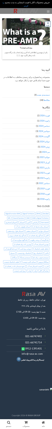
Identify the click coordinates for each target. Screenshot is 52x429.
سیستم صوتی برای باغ (41, 257)
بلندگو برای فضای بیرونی (17, 235)
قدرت (46, 266)
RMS (38, 213)
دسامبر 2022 (44, 183)
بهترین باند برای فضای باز (22, 244)
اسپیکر (22, 222)
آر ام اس (36, 222)
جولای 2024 (45, 141)
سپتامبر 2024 (44, 131)
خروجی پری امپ (26, 249)
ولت (29, 271)
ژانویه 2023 (45, 178)
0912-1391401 (33, 348)
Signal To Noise (28, 213)
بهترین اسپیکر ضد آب (41, 244)
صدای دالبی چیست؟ (29, 262)
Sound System (18, 218)
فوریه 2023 (45, 173)
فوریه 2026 (45, 115)
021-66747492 (33, 336)
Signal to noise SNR (12, 213)
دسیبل (12, 253)
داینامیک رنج (38, 253)
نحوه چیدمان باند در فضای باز (15, 266)
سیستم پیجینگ (25, 257)
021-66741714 (33, 342)
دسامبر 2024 (44, 126)
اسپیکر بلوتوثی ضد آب (23, 227)
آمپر (28, 222)
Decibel (46, 213)
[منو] (48, 11)
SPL (9, 218)
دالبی (47, 253)
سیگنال (14, 257)
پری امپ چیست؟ (26, 48)
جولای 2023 (45, 157)
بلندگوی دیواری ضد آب (19, 240)
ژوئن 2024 (45, 147)
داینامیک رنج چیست (24, 253)
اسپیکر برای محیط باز (41, 227)
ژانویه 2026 (45, 120)
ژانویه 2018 (45, 199)
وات (35, 271)
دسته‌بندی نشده (43, 95)
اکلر (47, 235)
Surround (45, 222)
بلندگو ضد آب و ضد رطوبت (39, 240)
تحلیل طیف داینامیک (41, 249)
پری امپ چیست (19, 271)
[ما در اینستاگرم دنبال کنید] (19, 359)
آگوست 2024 (44, 136)
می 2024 (46, 152)
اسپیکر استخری (11, 222)
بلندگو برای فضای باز (36, 235)
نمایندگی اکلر (44, 271)
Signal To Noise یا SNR (40, 218)
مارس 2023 (45, 167)
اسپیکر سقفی (31, 231)
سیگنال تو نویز (43, 262)
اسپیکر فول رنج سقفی (15, 231)
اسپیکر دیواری (44, 231)
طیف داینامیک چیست (11, 262)
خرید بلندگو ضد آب (11, 249)
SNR (28, 218)
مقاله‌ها (47, 100)
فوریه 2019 (45, 188)
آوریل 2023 (45, 162)
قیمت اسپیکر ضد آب (34, 266)
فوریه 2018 (45, 194)
